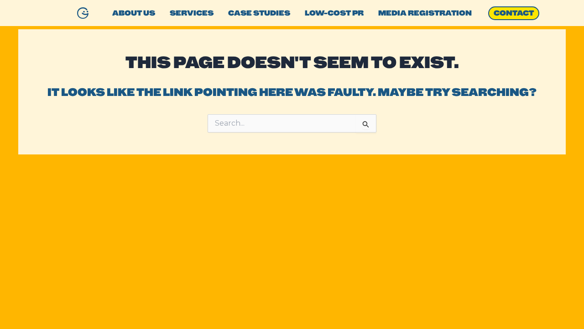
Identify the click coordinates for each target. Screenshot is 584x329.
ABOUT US (133, 13)
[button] (513, 13)
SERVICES (192, 13)
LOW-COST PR (334, 13)
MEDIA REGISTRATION (425, 13)
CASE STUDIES (259, 13)
